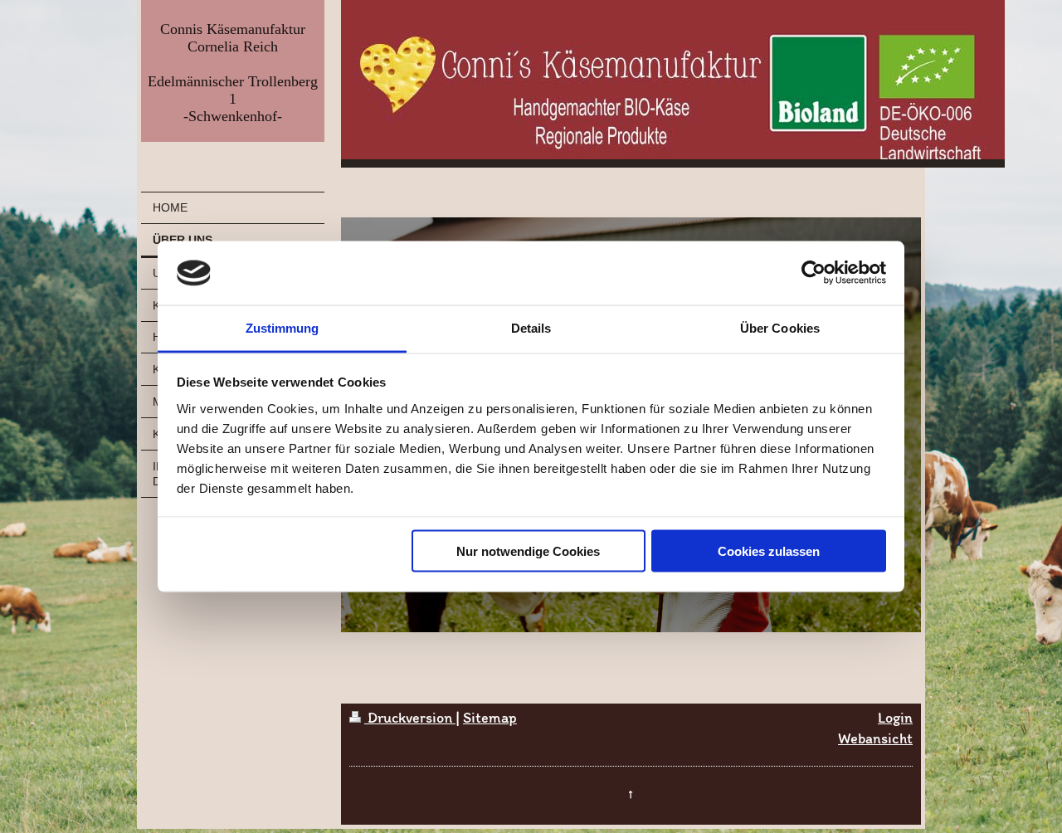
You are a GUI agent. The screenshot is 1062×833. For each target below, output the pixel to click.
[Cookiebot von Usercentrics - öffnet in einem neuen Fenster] (813, 273)
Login (895, 718)
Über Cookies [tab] (780, 327)
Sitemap (490, 718)
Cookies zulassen (769, 551)
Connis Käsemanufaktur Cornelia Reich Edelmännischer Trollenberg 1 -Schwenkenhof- (233, 72)
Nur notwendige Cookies (528, 551)
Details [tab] (531, 327)
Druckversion (409, 718)
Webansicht (875, 738)
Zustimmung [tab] (282, 327)
